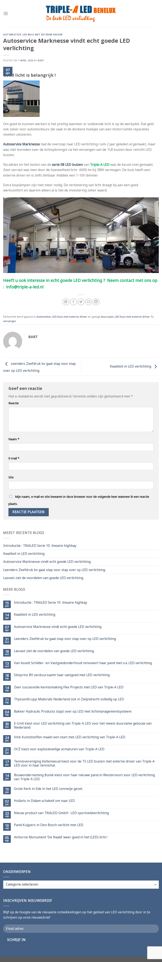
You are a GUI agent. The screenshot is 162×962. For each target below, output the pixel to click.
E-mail (13, 458)
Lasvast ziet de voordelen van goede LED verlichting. (43, 577)
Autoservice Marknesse (21, 144)
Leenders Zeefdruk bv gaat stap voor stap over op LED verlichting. (54, 569)
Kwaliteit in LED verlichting (131, 366)
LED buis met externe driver (43, 34)
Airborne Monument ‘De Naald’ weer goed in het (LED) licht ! (60, 837)
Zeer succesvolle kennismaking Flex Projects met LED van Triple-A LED (68, 687)
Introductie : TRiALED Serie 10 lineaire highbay (39, 545)
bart (41, 60)
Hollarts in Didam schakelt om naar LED (44, 801)
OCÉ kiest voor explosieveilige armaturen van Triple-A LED (59, 749)
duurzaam (107, 316)
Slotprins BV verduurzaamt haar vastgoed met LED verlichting (62, 675)
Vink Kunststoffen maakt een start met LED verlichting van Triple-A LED (69, 737)
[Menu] (5, 13)
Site (11, 477)
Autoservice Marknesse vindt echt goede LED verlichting (47, 561)
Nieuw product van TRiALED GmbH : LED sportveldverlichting (61, 813)
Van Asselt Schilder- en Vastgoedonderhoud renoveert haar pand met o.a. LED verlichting (83, 663)
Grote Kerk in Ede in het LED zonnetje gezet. (48, 789)
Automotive (12, 34)
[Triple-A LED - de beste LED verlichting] (81, 13)
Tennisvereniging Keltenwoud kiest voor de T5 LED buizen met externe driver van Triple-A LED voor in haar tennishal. (84, 763)
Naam (13, 439)
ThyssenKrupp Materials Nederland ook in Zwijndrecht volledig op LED (69, 699)
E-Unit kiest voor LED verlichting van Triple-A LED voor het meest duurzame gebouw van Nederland (83, 725)
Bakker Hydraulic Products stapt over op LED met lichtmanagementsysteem (72, 711)
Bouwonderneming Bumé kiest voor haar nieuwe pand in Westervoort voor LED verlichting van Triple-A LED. (84, 777)
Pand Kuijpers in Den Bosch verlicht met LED (48, 825)
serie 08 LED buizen (67, 164)
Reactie (13, 403)
